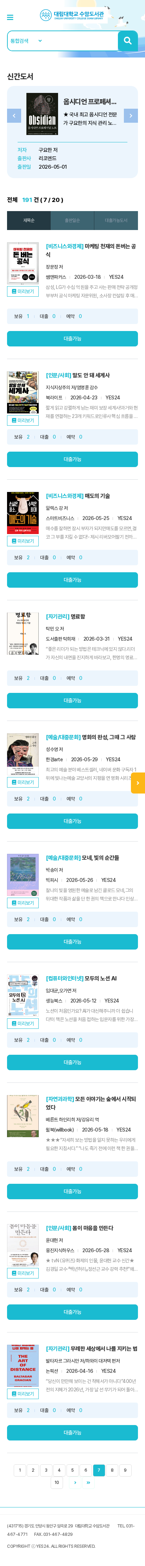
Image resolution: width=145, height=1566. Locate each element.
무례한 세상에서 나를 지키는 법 (104, 1348)
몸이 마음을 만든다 (92, 1228)
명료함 (78, 616)
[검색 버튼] (127, 40)
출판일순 (72, 220)
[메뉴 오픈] (138, 783)
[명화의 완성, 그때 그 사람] (23, 754)
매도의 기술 (97, 496)
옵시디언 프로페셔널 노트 (96, 101)
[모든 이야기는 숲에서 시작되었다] (23, 1116)
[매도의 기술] (23, 513)
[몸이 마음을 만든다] (23, 1245)
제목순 (28, 220)
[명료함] (23, 634)
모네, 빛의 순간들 (100, 858)
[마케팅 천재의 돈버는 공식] (23, 263)
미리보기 (26, 291)
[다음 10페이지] (88, 1483)
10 (57, 1482)
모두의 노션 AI (101, 978)
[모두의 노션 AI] (23, 995)
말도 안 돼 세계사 (90, 375)
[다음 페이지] (75, 1483)
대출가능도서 (116, 220)
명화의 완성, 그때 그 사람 (109, 737)
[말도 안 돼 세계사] (23, 392)
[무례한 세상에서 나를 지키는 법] (23, 1366)
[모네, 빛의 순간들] (23, 875)
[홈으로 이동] (72, 15)
